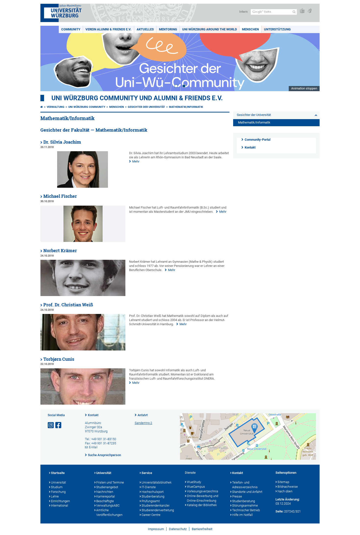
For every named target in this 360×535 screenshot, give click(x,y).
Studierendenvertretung (158, 510)
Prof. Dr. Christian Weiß (68, 305)
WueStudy (194, 482)
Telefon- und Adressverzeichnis (245, 485)
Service (147, 473)
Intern (243, 11)
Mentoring (168, 29)
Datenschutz (178, 529)
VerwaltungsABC (108, 505)
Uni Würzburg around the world (209, 29)
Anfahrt (143, 415)
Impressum (156, 529)
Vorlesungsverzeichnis (202, 491)
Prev (49, 58)
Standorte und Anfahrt (247, 492)
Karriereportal (105, 496)
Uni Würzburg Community (86, 107)
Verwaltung (55, 107)
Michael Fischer (60, 196)
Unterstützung (277, 29)
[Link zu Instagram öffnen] (51, 425)
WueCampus (196, 486)
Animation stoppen (304, 88)
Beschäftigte (105, 501)
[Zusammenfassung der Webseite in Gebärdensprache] (310, 11)
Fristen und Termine (110, 482)
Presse (237, 496)
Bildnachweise (287, 486)
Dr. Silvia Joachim (62, 142)
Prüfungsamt (151, 501)
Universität (58, 482)
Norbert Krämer (60, 250)
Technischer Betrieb (246, 510)
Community (70, 29)
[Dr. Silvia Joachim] (82, 186)
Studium (57, 487)
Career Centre (151, 515)
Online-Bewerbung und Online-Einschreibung (202, 498)
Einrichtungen (60, 501)
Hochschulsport (153, 492)
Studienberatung (153, 496)
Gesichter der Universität (146, 107)
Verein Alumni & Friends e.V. (108, 29)
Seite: (279, 511)
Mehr (135, 161)
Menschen (250, 29)
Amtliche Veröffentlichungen (109, 512)
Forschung (58, 492)
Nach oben (284, 491)
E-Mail (93, 447)
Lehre (55, 496)
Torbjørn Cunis (58, 359)
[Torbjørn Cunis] (82, 403)
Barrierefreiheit (202, 529)
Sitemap (283, 482)
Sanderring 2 (143, 423)
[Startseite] (41, 107)
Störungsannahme (245, 505)
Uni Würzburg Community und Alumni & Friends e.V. (137, 98)
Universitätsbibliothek (156, 482)
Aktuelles (145, 29)
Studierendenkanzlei (155, 505)
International (59, 505)
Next (311, 58)
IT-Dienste (149, 487)
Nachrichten (104, 492)
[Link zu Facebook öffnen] (58, 425)
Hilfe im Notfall (242, 515)
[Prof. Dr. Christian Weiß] (82, 349)
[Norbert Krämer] (82, 295)
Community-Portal (257, 139)
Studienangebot (107, 487)
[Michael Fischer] (82, 241)
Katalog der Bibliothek (202, 505)
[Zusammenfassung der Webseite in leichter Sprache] (302, 11)
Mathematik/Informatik (186, 107)
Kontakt (250, 147)
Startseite (58, 473)
